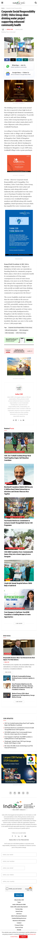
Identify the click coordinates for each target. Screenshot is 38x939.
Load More (19, 623)
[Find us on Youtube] (19, 792)
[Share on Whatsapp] (25, 59)
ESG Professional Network (19, 916)
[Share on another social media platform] (31, 59)
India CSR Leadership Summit (19, 906)
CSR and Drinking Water (11, 330)
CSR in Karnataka (9, 333)
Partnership (19, 909)
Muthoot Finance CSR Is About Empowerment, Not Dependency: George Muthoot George (23, 695)
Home (2, 8)
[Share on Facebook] (7, 59)
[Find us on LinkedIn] (23, 792)
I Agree (23, 936)
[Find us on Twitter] (14, 793)
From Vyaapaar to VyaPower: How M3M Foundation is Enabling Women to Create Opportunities (17, 614)
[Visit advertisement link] (19, 768)
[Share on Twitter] (13, 59)
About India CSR (19, 899)
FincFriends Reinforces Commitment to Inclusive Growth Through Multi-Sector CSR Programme (18, 523)
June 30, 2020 (19, 29)
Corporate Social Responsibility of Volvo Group (20, 327)
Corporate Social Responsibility (14, 8)
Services (19, 913)
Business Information (19, 920)
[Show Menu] (2, 3)
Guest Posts (19, 911)
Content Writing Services (19, 918)
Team (19, 902)
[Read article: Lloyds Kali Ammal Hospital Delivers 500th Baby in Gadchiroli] (19, 570)
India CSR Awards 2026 (19, 904)
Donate (19, 929)
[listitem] (19, 66)
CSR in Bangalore (23, 330)
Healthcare (9, 483)
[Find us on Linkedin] (18, 836)
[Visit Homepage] (19, 3)
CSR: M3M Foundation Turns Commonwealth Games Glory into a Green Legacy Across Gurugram (18, 554)
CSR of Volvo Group (21, 333)
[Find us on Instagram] (27, 792)
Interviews (8, 653)
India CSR (10, 29)
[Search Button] (36, 3)
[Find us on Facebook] (10, 792)
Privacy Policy (19, 925)
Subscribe (19, 895)
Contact (19, 922)
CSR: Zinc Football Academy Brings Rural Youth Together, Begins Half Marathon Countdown (17, 458)
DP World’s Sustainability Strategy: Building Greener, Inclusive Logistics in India (23, 678)
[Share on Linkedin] (19, 59)
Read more (9, 672)
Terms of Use (19, 927)
